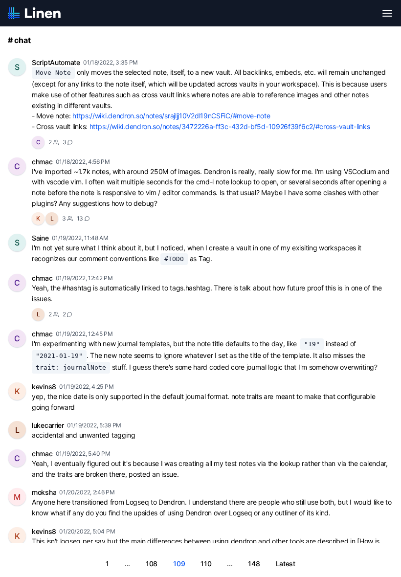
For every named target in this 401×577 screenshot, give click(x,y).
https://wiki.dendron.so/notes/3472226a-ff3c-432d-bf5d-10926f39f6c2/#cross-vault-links (229, 126)
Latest (285, 563)
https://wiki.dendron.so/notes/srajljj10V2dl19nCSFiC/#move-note (171, 115)
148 (254, 563)
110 (205, 563)
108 (151, 563)
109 (179, 563)
